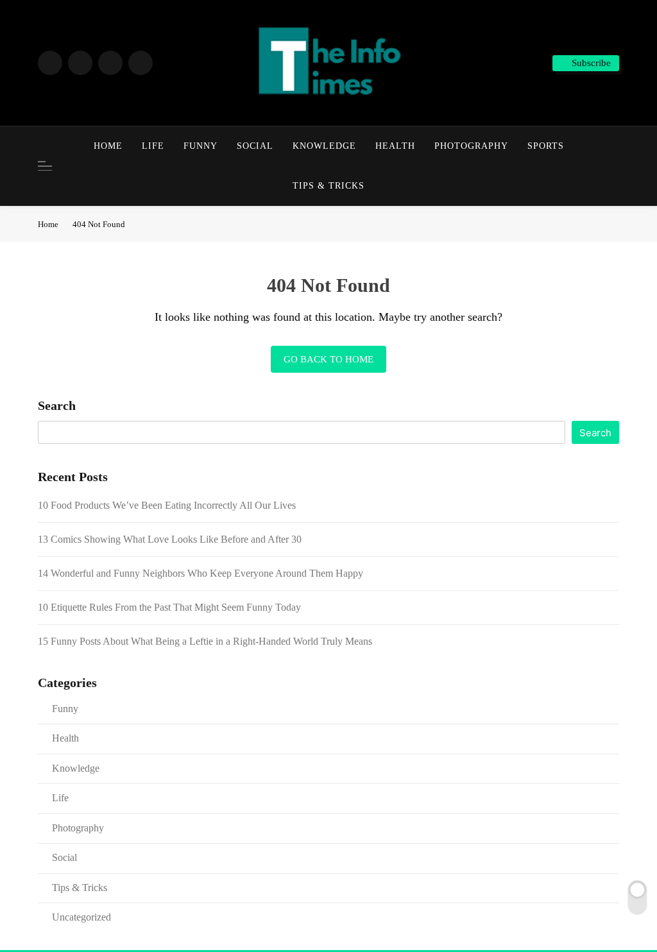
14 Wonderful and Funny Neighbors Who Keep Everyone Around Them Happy (200, 573)
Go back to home (328, 359)
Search (57, 405)
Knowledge (324, 146)
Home (108, 146)
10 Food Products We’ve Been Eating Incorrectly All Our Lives (167, 505)
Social (255, 146)
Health (395, 146)
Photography (471, 146)
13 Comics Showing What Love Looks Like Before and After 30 (170, 539)
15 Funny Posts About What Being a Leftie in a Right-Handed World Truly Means (205, 641)
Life (153, 146)
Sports (545, 146)
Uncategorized (81, 917)
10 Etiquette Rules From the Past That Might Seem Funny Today (169, 607)
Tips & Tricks (328, 186)
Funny (200, 146)
